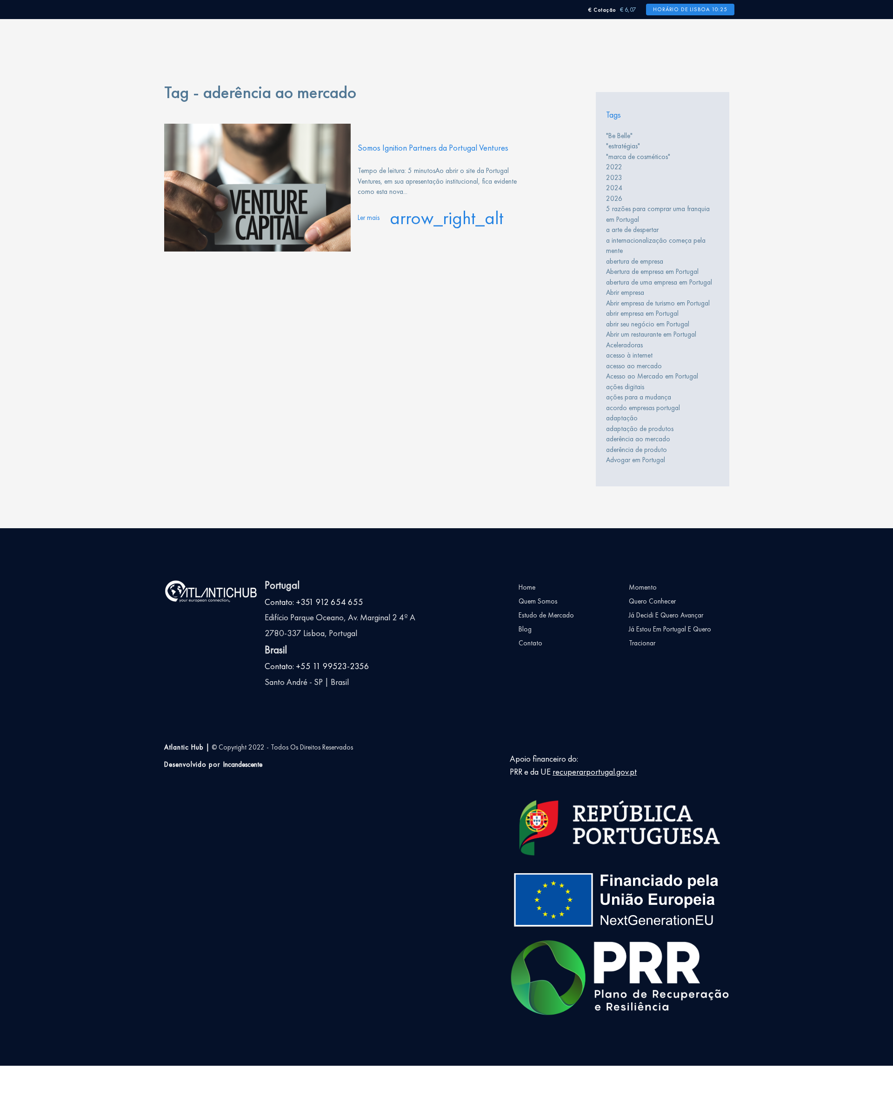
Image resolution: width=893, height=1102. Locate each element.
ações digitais (625, 387)
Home (527, 587)
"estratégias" (623, 146)
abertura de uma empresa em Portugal (659, 282)
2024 (614, 188)
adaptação (622, 418)
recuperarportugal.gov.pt (595, 772)
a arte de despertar (632, 230)
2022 (614, 167)
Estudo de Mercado (546, 615)
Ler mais (431, 218)
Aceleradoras (624, 345)
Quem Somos (538, 601)
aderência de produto (636, 449)
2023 (614, 177)
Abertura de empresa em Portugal (652, 271)
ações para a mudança (638, 397)
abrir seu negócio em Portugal (647, 324)
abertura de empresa (634, 261)
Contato (530, 643)
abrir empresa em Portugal (642, 313)
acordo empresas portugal (643, 408)
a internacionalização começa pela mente (656, 245)
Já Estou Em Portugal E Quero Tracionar (670, 636)
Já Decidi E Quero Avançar (666, 615)
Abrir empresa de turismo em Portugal (658, 303)
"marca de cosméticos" (638, 157)
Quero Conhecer (652, 601)
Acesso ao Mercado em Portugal (652, 376)
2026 (614, 198)
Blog (525, 629)
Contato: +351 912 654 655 (314, 602)
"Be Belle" (619, 136)
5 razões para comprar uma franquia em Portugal (658, 214)
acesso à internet (629, 355)
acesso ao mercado (634, 366)
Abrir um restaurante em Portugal (651, 334)
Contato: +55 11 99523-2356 (317, 666)
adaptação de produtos (639, 429)
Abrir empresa (625, 292)
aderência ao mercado (638, 439)
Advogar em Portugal (635, 460)
